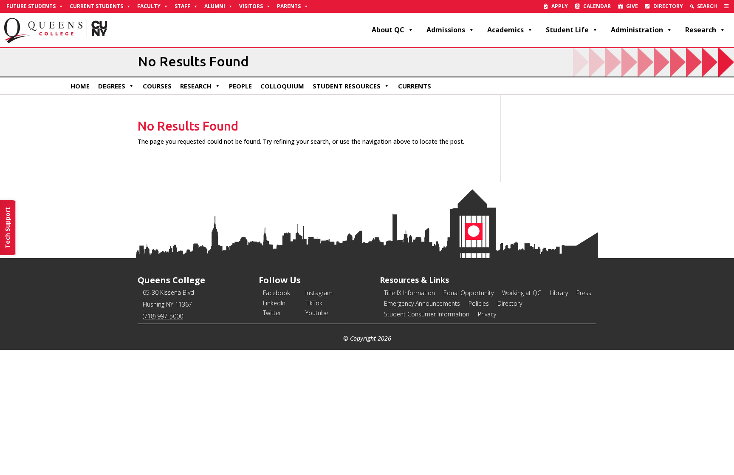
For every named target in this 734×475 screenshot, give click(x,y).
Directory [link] (668, 6)
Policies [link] (479, 303)
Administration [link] (637, 29)
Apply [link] (559, 6)
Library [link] (559, 293)
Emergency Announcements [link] (422, 303)
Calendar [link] (597, 6)
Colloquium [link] (282, 86)
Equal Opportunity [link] (468, 293)
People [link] (240, 86)
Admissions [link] (445, 29)
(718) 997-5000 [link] (163, 316)
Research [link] (700, 29)
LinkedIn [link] (274, 303)
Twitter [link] (272, 313)
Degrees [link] (111, 86)
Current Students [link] (96, 6)
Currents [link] (414, 86)
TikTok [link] (313, 303)
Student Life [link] (567, 29)
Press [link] (583, 293)
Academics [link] (505, 29)
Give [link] (632, 6)
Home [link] (80, 86)
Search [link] (707, 6)
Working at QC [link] (521, 293)
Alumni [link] (214, 6)
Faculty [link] (149, 6)
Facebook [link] (276, 293)
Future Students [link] (31, 6)
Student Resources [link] (347, 86)
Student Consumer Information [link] (426, 314)
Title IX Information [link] (409, 293)
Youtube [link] (316, 313)
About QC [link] (388, 29)
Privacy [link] (487, 314)
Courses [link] (157, 86)
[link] (726, 6)
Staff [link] (182, 6)
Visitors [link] (251, 6)
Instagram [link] (319, 293)
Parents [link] (289, 6)
